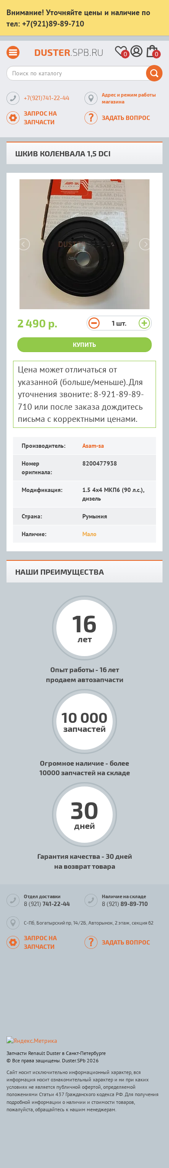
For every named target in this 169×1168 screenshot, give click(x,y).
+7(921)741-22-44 (46, 97)
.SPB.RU (69, 52)
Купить (84, 344)
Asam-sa (93, 446)
